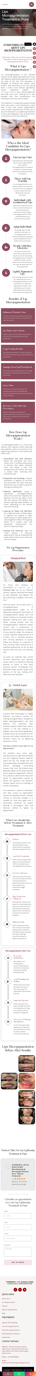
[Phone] (19, 1374)
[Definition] (34, 44)
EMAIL (6, 1222)
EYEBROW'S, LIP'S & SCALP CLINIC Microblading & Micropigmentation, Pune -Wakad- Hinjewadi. (20, 1170)
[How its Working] (34, 57)
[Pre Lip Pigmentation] (34, 62)
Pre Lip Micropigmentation (19, 60)
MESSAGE (7, 1245)
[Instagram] (20, 1289)
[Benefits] (34, 53)
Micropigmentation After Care (18, 951)
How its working (19, 59)
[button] (30, 1367)
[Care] (34, 66)
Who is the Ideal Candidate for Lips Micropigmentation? (18, 146)
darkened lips (24, 587)
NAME (6, 1211)
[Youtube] (24, 1289)
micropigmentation (8, 92)
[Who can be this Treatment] (34, 48)
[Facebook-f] (15, 1289)
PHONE (6, 1233)
